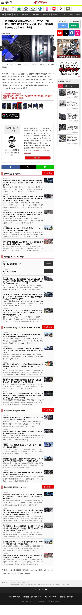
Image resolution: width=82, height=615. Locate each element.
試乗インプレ (57, 14)
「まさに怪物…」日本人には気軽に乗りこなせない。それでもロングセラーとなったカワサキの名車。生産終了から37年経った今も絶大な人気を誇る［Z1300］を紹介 (23, 214)
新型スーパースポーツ (45, 570)
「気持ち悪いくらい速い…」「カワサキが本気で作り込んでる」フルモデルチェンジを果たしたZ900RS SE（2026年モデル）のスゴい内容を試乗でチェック (22, 313)
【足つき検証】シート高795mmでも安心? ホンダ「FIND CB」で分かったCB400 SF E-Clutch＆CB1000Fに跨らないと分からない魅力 (23, 350)
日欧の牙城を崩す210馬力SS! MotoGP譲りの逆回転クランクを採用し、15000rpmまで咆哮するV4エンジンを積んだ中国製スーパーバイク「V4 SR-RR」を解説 (23, 297)
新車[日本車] (36, 14)
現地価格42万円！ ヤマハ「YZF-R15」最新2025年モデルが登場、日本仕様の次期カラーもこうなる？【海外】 (40, 584)
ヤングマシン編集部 (72, 97)
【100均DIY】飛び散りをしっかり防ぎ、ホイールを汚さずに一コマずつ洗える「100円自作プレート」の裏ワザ (23, 243)
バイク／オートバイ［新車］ (18, 582)
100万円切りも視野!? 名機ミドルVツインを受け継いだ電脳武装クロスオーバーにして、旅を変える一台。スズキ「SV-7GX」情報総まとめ (22, 183)
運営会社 (62, 597)
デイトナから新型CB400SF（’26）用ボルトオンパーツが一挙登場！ (72, 104)
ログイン (63, 25)
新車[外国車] (46, 14)
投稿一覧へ (37, 158)
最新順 (9, 14)
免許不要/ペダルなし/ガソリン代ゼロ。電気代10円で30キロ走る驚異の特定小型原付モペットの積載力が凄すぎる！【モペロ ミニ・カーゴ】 (23, 366)
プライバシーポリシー (51, 597)
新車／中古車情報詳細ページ (12, 264)
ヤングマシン (33, 570)
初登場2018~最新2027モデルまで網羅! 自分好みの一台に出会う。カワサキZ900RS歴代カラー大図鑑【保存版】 (22, 381)
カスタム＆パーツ (75, 14)
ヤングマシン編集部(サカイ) (72, 109)
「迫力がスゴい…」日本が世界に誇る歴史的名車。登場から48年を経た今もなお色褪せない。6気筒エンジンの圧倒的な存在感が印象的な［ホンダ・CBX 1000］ (72, 92)
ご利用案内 (25, 597)
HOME (6, 582)
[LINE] (45, 167)
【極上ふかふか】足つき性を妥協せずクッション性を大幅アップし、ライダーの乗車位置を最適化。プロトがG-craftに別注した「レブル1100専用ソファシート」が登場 (23, 281)
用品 (65, 14)
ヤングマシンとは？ (14, 597)
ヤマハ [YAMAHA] (25, 573)
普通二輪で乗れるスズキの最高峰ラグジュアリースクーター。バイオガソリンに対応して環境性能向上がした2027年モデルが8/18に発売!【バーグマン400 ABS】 (23, 396)
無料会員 (74, 25)
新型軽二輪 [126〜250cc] (10, 573)
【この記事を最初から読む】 (27, 96)
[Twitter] (28, 167)
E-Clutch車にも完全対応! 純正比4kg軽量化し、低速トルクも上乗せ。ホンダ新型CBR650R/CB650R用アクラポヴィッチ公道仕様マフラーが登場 (72, 128)
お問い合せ (70, 597)
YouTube (36, 150)
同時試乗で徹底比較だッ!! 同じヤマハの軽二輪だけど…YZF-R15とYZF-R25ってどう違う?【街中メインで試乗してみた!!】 (23, 460)
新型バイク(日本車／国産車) (12, 570)
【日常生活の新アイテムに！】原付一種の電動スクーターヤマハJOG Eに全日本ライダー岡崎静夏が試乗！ (23, 229)
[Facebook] (11, 167)
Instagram (27, 153)
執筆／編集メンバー (37, 597)
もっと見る (48, 173)
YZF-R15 (25, 570)
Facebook (46, 150)
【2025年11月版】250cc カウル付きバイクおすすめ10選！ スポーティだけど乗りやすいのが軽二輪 (23, 419)
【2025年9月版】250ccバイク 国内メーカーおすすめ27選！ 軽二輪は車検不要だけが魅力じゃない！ (23, 432)
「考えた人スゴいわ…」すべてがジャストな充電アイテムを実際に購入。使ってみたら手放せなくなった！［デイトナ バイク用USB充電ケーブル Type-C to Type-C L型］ (23, 198)
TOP (3, 14)
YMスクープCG (25, 14)
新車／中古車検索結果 (10, 272)
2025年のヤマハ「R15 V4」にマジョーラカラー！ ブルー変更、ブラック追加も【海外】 (23, 446)
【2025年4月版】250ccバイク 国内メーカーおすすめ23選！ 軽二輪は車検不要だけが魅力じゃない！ (23, 473)
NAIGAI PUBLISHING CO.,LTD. (39, 601)
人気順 (16, 14)
